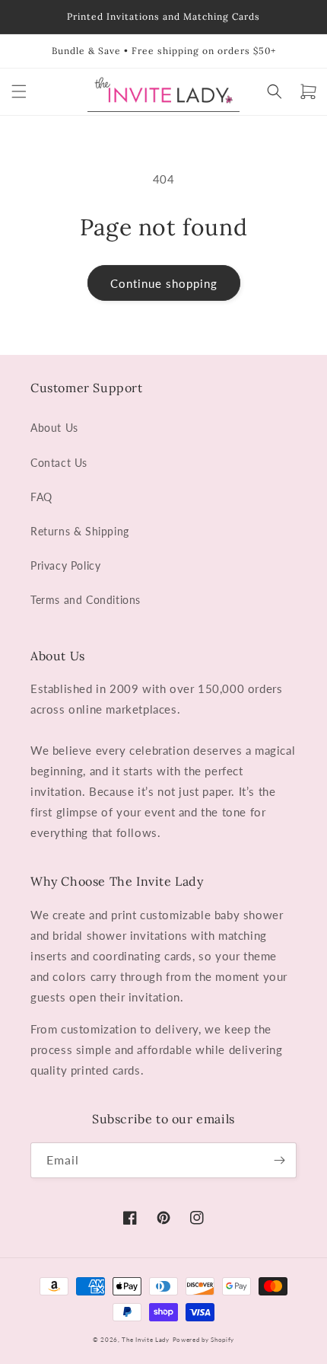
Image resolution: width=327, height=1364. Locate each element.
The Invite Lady (146, 1339)
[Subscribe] (279, 1160)
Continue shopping (163, 283)
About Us (54, 427)
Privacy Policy (65, 565)
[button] (19, 91)
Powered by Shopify (204, 1339)
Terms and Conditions (85, 599)
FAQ (41, 496)
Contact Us (58, 462)
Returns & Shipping (79, 531)
